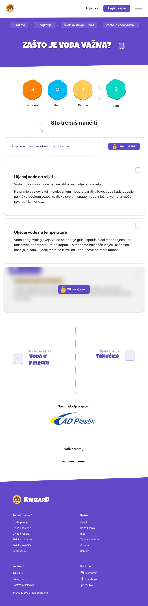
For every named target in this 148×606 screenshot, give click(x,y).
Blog (83, 533)
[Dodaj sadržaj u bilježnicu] (138, 171)
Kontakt (84, 550)
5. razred (19, 25)
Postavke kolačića (23, 584)
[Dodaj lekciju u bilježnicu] (121, 46)
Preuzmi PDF (129, 147)
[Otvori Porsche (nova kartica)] (72, 461)
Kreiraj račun (20, 579)
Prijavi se (18, 573)
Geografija (44, 25)
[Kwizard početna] (10, 8)
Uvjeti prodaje (21, 533)
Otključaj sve (76, 289)
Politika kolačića (22, 545)
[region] (74, 146)
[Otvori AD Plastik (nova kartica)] (73, 419)
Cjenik (84, 522)
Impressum (19, 550)
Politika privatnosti (23, 539)
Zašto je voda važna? (120, 25)
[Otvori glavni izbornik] (138, 8)
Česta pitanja (20, 522)
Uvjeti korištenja (22, 527)
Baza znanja (87, 527)
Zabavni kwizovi (89, 539)
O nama (85, 545)
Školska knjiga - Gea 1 (79, 25)
